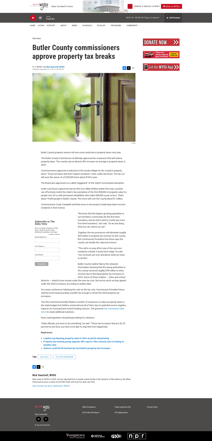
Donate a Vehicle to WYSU (147, 6)
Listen (41, 25)
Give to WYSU (173, 6)
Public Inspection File (123, 407)
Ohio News (36, 38)
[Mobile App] (161, 67)
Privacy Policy (152, 407)
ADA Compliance (89, 407)
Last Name (39, 255)
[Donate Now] (161, 42)
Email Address (41, 237)
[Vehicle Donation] (161, 54)
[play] (33, 17)
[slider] (44, 17)
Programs (116, 25)
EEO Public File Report (90, 413)
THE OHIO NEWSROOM (64, 357)
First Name (40, 246)
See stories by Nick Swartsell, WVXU (51, 385)
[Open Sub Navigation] (57, 25)
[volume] (40, 18)
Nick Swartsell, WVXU (55, 67)
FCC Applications (121, 413)
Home (32, 25)
